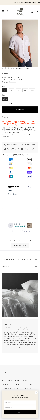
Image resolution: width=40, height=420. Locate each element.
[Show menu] (3, 11)
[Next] (37, 209)
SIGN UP (20, 412)
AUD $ (5, 372)
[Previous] (2, 209)
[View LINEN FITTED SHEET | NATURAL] (29, 225)
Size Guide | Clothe (7, 104)
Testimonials (5, 266)
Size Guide (26, 380)
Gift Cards (15, 384)
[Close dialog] (36, 392)
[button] (15, 68)
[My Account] (32, 11)
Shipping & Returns (24, 388)
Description (5, 117)
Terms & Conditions (8, 388)
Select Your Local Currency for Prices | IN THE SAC (16, 259)
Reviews (23, 384)
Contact (18, 380)
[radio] (4, 90)
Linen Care (5, 384)
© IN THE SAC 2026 (7, 380)
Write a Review (22, 246)
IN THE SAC (5, 73)
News (30, 384)
